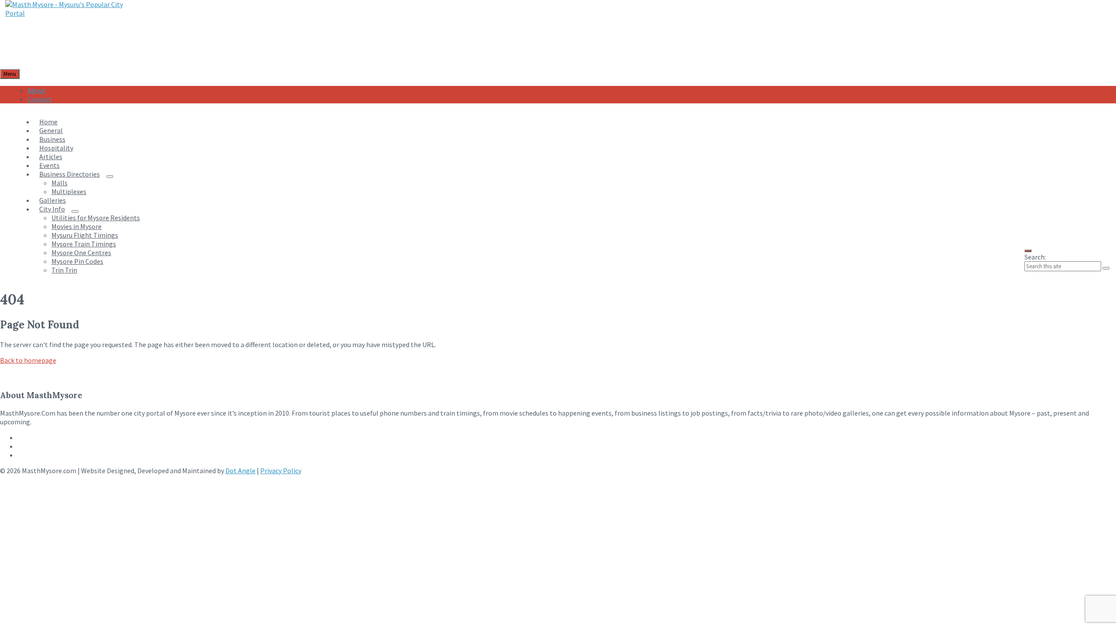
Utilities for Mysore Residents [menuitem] (95, 217)
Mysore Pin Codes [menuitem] (77, 261)
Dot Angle (240, 470)
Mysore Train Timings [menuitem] (83, 243)
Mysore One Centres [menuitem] (81, 252)
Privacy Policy (280, 470)
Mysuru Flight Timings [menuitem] (84, 235)
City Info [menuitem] (52, 209)
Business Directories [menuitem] (69, 174)
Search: (1035, 257)
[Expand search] (1027, 250)
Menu (9, 74)
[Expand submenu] (109, 176)
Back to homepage (28, 360)
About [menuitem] (36, 90)
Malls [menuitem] (59, 182)
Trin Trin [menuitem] (64, 270)
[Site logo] (66, 13)
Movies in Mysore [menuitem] (76, 226)
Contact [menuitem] (39, 99)
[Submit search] (1105, 268)
